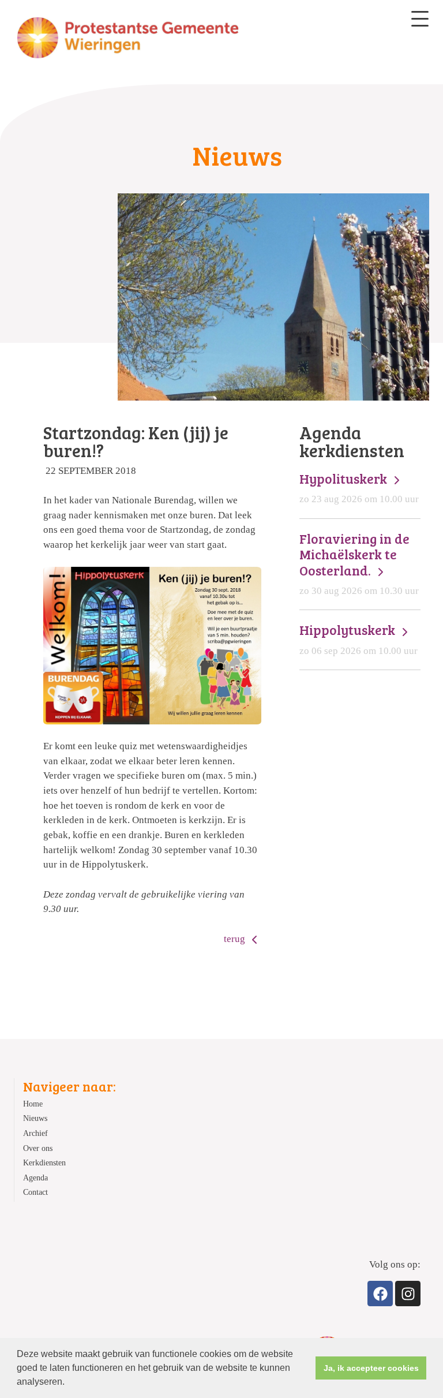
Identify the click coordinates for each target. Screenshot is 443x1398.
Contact (35, 1192)
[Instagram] (408, 1293)
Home (33, 1104)
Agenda (35, 1177)
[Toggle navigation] (420, 19)
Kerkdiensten (44, 1162)
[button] (68, 1383)
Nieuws (35, 1118)
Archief (35, 1133)
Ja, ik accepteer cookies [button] (371, 1368)
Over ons (37, 1148)
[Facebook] (380, 1293)
